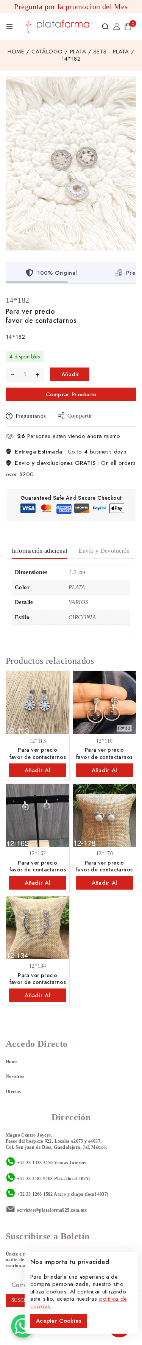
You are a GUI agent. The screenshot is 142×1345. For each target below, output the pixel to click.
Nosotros (15, 1076)
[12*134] (37, 928)
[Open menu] (9, 26)
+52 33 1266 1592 (35, 1194)
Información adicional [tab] (39, 550)
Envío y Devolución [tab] (104, 550)
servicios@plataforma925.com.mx (52, 1210)
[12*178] (104, 815)
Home (12, 1061)
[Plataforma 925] (59, 26)
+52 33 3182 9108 (35, 1178)
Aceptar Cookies (58, 1321)
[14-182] (71, 163)
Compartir (79, 416)
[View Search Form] (105, 26)
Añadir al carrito (70, 375)
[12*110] (104, 702)
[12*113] (37, 702)
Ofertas (13, 1091)
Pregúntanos (31, 416)
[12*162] (37, 815)
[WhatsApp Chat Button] (22, 1326)
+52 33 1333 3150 (35, 1162)
